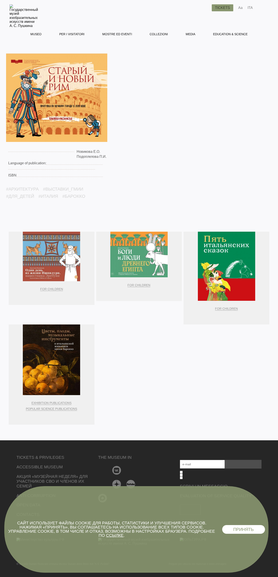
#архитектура (22, 189)
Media (190, 34)
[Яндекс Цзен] (116, 484)
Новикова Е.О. (88, 151)
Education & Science (230, 34)
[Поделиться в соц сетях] (262, 7)
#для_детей (20, 196)
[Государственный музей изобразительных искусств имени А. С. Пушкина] (24, 26)
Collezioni (159, 34)
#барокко (73, 196)
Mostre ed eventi (117, 34)
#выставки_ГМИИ (63, 189)
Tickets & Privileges (40, 457)
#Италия (48, 196)
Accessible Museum (40, 467)
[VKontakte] (116, 470)
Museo (35, 34)
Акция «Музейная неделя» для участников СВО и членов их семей (52, 481)
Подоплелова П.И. (91, 156)
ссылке (115, 535)
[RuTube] (130, 484)
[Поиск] (205, 7)
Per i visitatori (71, 34)
